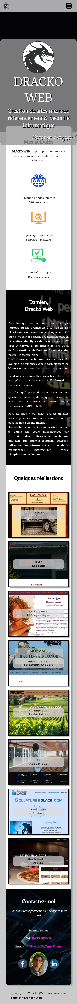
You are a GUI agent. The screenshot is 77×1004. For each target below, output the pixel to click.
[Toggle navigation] (69, 6)
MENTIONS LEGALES (27, 998)
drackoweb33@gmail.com (43, 946)
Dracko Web (36, 993)
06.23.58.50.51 (41, 938)
